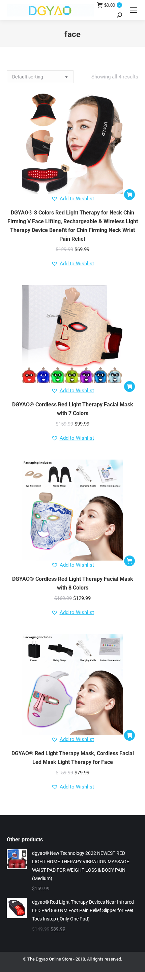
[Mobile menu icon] (133, 10)
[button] (129, 194)
